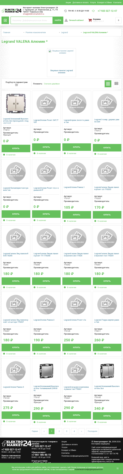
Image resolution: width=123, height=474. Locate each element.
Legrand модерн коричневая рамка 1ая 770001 (76, 388)
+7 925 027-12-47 (11, 449)
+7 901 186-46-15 (41, 454)
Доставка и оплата (80, 3)
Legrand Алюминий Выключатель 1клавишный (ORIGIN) (46, 388)
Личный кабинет (76, 20)
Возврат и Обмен (104, 3)
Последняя (92, 431)
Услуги (93, 3)
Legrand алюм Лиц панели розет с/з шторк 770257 (15, 321)
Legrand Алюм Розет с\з (75, 320)
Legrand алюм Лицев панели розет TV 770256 (46, 255)
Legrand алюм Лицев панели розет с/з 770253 (106, 188)
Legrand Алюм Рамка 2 (44, 320)
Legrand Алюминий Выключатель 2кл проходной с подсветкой (15, 121)
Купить (16, 148)
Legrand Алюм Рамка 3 (13, 387)
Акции (68, 3)
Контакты (117, 3)
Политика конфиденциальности (75, 456)
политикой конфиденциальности (89, 469)
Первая (35, 431)
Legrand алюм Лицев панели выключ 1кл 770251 (106, 255)
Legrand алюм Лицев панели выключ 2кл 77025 (76, 255)
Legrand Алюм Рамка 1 (74, 187)
